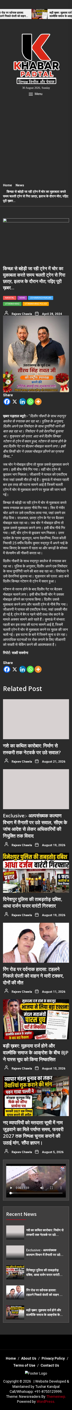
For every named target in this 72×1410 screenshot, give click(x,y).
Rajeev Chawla (22, 314)
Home (11, 1358)
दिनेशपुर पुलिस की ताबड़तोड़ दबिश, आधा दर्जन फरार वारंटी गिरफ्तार (32, 902)
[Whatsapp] (30, 401)
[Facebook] (6, 401)
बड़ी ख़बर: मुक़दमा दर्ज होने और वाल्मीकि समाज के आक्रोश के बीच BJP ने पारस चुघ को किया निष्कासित (50, 14)
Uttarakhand (12, 304)
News (22, 298)
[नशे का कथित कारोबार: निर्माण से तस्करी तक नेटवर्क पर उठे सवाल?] (36, 719)
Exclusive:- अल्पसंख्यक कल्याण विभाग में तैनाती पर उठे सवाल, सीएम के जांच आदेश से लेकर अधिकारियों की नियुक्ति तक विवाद (35, 825)
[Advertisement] (36, 142)
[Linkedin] (22, 401)
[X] (14, 401)
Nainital (9, 298)
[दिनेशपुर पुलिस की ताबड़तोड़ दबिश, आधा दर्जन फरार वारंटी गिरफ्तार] (36, 873)
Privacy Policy (53, 1358)
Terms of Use (24, 1365)
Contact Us (50, 1365)
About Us (28, 1358)
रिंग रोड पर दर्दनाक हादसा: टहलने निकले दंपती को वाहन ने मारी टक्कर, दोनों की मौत (33, 976)
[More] (38, 401)
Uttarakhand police (36, 304)
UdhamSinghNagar (40, 298)
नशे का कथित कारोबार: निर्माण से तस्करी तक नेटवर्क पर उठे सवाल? (32, 749)
